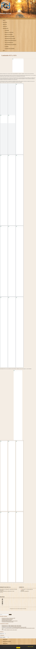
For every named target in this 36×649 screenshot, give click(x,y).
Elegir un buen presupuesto (10, 40)
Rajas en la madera (9, 34)
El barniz (6, 46)
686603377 (27, 591)
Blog (4, 50)
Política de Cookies (30, 646)
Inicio (4, 20)
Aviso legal (5, 643)
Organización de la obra (10, 38)
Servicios (5, 24)
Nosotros (5, 22)
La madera (7, 30)
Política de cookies (7, 641)
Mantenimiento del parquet (10, 44)
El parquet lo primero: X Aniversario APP (8, 618)
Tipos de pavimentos (9, 42)
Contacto (5, 26)
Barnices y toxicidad (9, 32)
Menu (1, 18)
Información (5, 28)
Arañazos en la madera (9, 36)
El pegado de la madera (9, 48)
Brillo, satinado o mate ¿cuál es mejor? (15, 625)
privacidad (5, 639)
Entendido (18, 647)
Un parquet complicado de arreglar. (7, 621)
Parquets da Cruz (5, 13)
